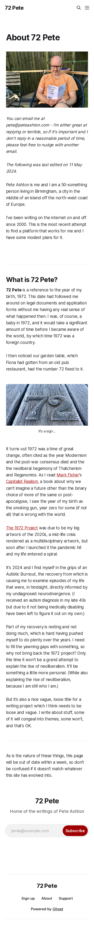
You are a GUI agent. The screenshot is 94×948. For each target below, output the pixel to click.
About (46, 898)
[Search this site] (79, 8)
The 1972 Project (22, 528)
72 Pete (14, 7)
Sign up (28, 898)
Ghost (58, 909)
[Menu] (87, 8)
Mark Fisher (68, 475)
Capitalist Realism (22, 481)
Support (66, 898)
